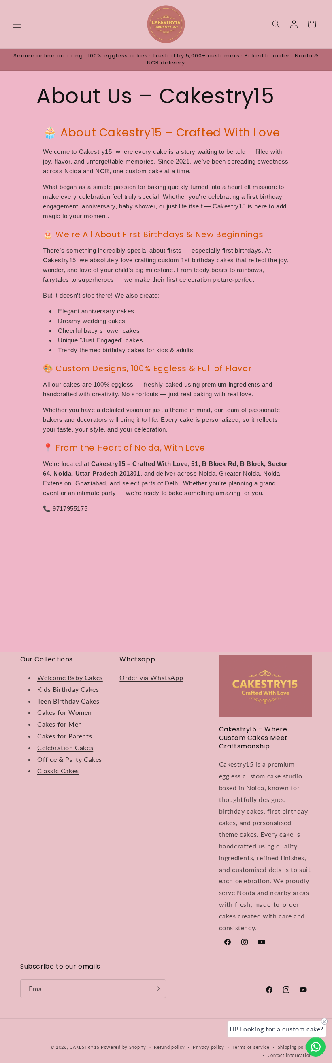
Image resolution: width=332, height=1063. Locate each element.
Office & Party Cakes (69, 759)
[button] (17, 24)
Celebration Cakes (65, 747)
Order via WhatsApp (151, 677)
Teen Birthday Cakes (68, 701)
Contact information (290, 1055)
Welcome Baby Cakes (70, 677)
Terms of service (251, 1047)
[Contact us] (316, 1047)
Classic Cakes (58, 770)
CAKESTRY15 (85, 1047)
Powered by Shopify (123, 1047)
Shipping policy (295, 1047)
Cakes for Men (59, 724)
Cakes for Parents (64, 736)
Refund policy (169, 1047)
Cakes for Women (64, 712)
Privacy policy (208, 1047)
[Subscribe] (157, 988)
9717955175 (70, 508)
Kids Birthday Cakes (68, 689)
